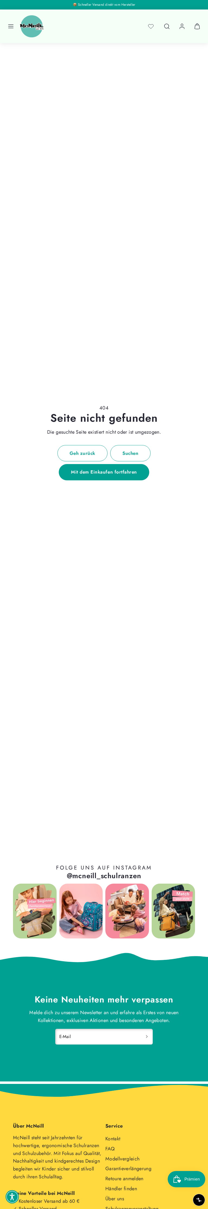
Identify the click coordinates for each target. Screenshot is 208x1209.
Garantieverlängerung (128, 1168)
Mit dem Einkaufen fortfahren (104, 472)
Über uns (114, 1198)
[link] (182, 26)
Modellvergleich (122, 1158)
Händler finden (121, 1188)
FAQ (110, 1148)
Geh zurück (82, 453)
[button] (10, 26)
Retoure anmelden (124, 1178)
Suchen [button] (130, 453)
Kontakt (113, 1138)
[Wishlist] (151, 26)
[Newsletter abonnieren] (147, 1037)
